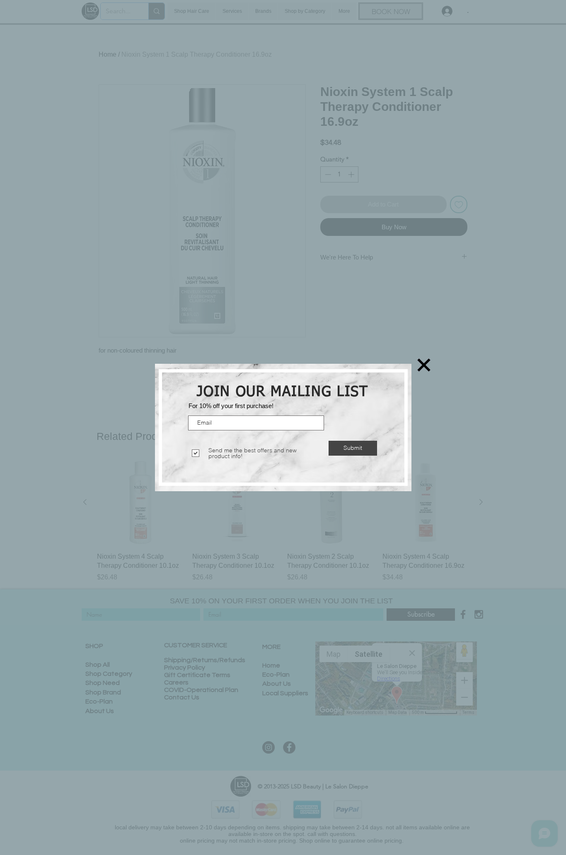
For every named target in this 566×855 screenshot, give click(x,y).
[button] (424, 365)
